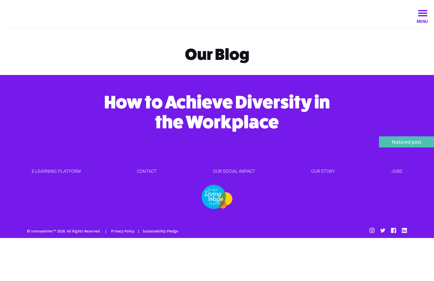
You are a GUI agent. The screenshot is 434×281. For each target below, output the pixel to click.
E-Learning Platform (56, 171)
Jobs (396, 171)
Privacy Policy (122, 231)
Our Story (323, 171)
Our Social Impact (234, 171)
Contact (147, 171)
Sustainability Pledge (160, 231)
